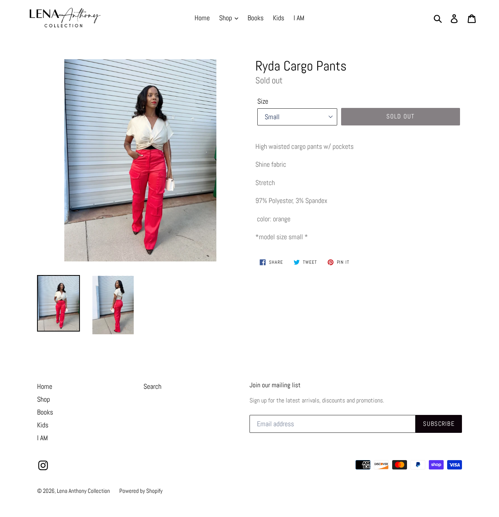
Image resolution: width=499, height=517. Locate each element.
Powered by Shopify (141, 490)
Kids (278, 17)
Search (152, 386)
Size (262, 101)
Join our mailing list (275, 385)
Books (256, 17)
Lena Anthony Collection (83, 490)
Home (202, 17)
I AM (299, 17)
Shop (226, 17)
